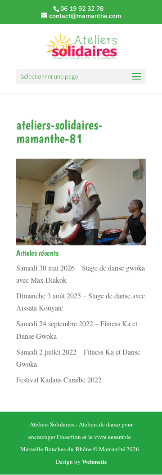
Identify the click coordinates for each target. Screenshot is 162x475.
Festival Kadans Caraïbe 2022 (59, 379)
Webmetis (94, 461)
